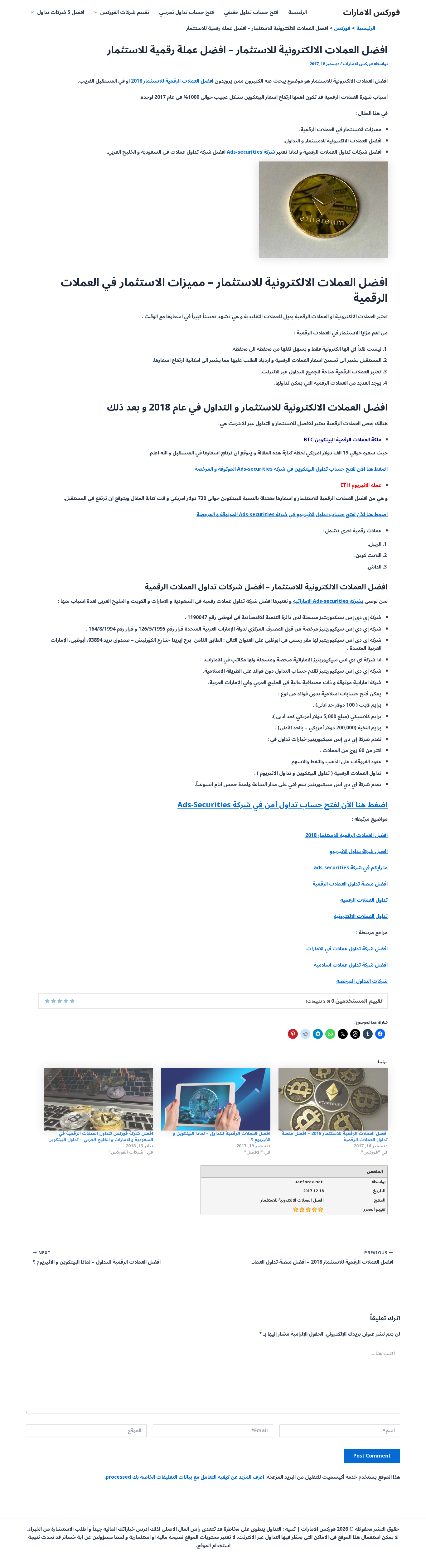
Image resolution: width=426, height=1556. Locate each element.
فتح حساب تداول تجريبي (186, 12)
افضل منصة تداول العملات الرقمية (350, 884)
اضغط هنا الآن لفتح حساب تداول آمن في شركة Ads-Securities (282, 805)
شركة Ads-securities (251, 152)
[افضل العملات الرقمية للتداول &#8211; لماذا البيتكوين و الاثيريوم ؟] (214, 1099)
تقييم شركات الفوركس (124, 12)
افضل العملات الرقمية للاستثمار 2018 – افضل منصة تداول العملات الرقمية (335, 1136)
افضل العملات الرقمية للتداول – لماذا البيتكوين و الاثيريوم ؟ (221, 1136)
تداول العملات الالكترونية (361, 916)
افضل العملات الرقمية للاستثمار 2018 (346, 835)
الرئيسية (297, 12)
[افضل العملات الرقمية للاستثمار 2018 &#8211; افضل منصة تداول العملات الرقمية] (332, 1099)
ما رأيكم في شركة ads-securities (351, 867)
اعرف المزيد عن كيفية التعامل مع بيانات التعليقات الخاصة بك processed (185, 1477)
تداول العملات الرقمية (364, 900)
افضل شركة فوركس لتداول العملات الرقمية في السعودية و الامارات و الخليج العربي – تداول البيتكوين (100, 1136)
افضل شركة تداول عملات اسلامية (351, 965)
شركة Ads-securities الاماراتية (327, 601)
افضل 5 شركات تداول (60, 12)
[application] (97, 12)
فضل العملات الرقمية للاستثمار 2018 (171, 81)
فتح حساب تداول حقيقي (251, 12)
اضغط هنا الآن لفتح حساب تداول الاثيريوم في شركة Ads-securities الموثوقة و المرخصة (292, 514)
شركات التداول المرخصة (362, 981)
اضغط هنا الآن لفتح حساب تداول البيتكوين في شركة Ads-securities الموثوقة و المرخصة (291, 469)
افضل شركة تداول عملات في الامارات (347, 949)
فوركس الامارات (371, 12)
